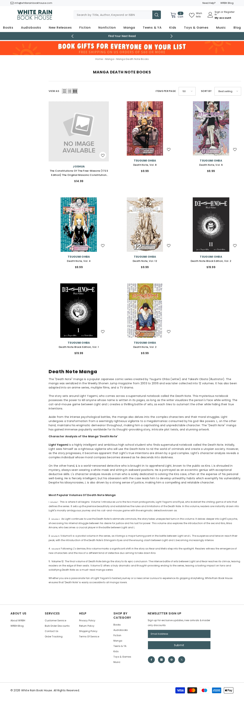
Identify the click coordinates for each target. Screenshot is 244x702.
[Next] (171, 36)
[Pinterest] (171, 659)
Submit (179, 645)
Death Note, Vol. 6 (211, 165)
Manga (109, 59)
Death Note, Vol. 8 (145, 165)
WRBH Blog (227, 3)
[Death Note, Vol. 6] (211, 128)
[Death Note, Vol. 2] (145, 310)
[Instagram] (161, 659)
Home (99, 59)
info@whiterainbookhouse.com (33, 3)
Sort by (206, 91)
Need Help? (209, 3)
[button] (64, 91)
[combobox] (112, 14)
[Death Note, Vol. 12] (145, 224)
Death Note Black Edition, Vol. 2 (211, 261)
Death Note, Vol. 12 (145, 261)
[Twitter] (181, 659)
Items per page (166, 91)
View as (54, 91)
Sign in (217, 13)
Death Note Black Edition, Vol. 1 (79, 347)
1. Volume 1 (53, 502)
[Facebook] (151, 659)
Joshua (79, 166)
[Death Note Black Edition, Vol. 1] (79, 310)
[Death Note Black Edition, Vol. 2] (211, 224)
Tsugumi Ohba (145, 160)
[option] (122, 36)
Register (229, 12)
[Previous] (72, 36)
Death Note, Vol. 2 (145, 347)
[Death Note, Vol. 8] (145, 128)
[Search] (117, 14)
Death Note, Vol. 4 (79, 261)
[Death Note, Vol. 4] (79, 224)
